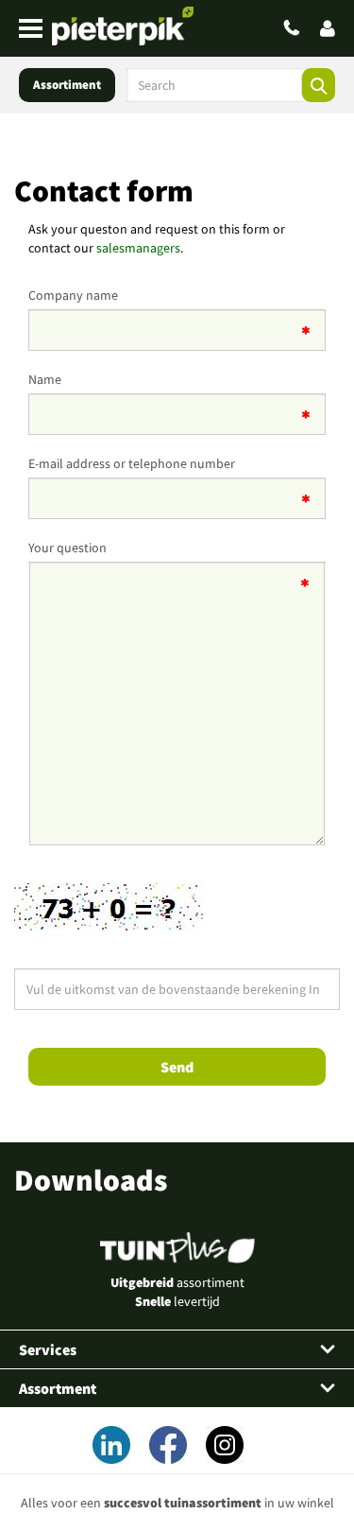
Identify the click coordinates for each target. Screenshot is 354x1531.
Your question (67, 547)
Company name (73, 295)
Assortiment (67, 85)
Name (44, 379)
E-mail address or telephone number (131, 463)
